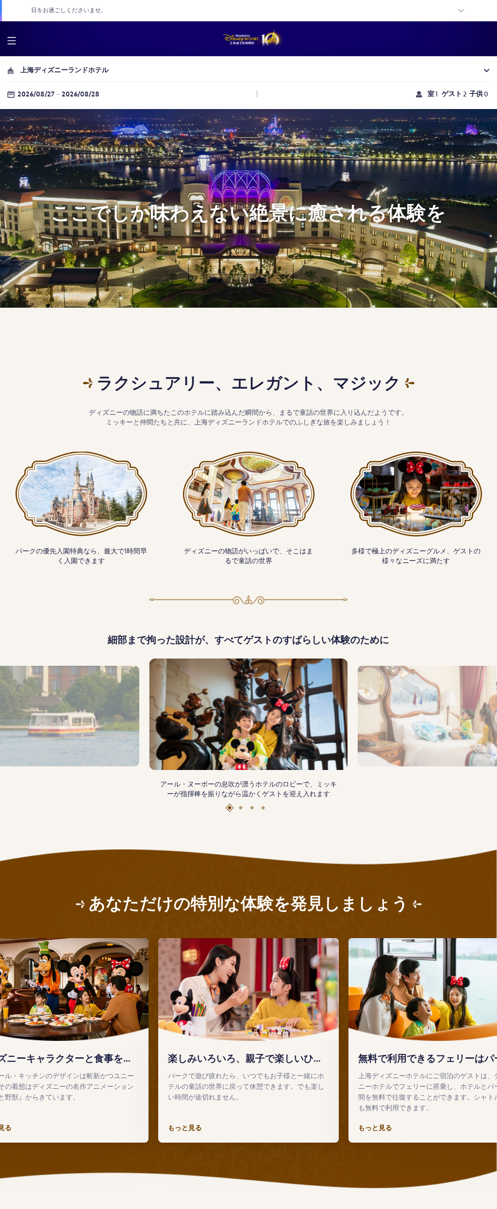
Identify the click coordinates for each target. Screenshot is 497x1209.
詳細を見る (227, 10)
